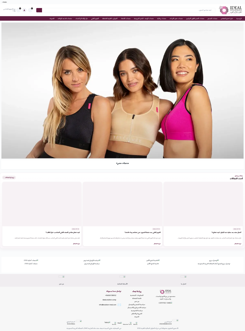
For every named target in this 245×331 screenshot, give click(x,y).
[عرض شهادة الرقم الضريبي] (175, 323)
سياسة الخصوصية (137, 311)
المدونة (52, 19)
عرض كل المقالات (9, 177)
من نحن (136, 301)
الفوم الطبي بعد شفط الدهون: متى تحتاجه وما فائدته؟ (142, 232)
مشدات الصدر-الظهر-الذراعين (195, 19)
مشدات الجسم (212, 19)
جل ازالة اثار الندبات (81, 19)
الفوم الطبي (95, 19)
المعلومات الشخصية (136, 295)
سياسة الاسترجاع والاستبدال (137, 308)
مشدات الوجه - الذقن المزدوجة (144, 19)
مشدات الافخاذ (126, 19)
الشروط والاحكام (137, 314)
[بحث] (39, 10)
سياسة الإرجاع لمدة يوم (92, 264)
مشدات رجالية (161, 19)
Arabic (4, 2)
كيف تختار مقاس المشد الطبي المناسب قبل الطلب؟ (63, 232)
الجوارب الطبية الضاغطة (109, 19)
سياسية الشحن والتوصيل (137, 304)
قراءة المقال (237, 243)
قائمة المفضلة (136, 298)
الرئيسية (239, 19)
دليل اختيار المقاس (227, 19)
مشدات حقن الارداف (176, 19)
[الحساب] (24, 10)
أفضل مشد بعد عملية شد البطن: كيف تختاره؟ (226, 232)
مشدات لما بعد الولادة (65, 19)
